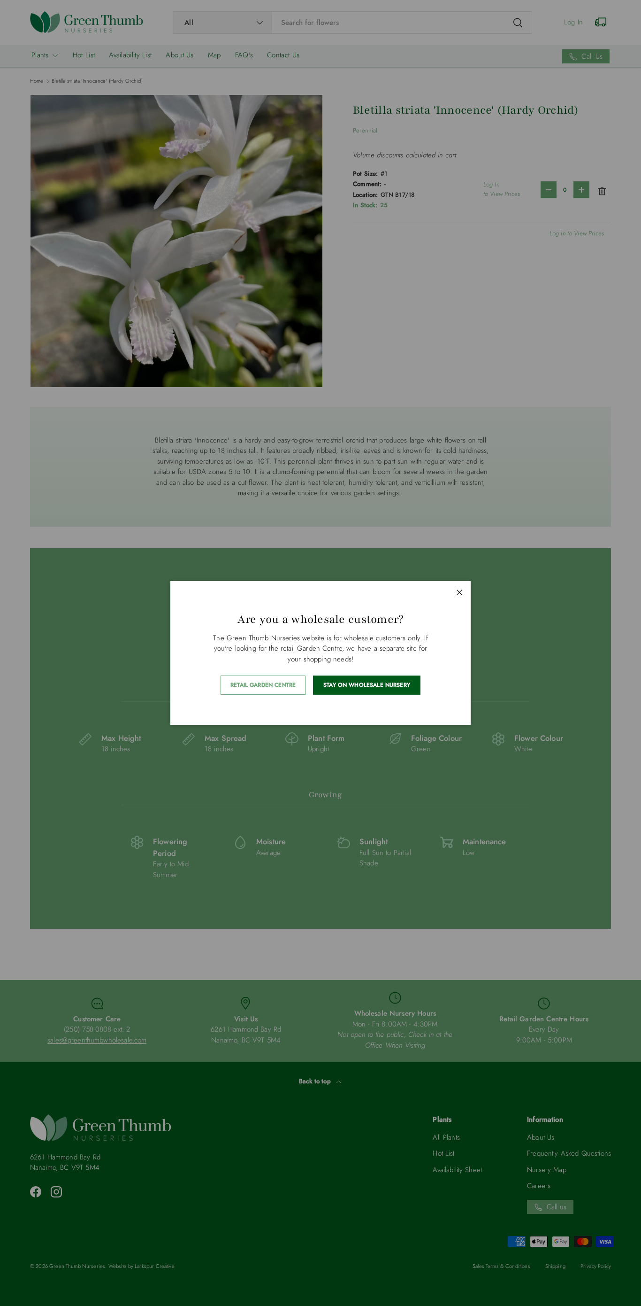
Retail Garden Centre (263, 685)
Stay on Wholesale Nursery (366, 685)
